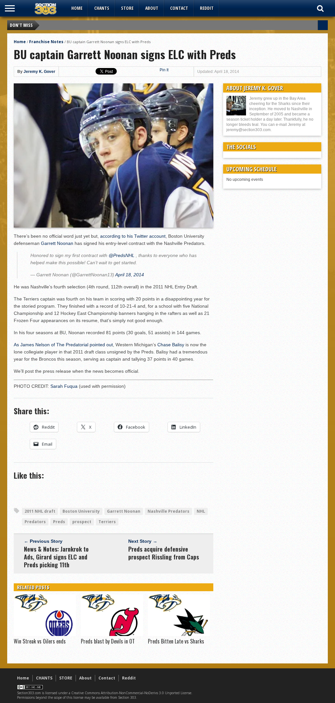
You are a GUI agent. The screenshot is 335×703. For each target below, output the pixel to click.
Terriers (107, 521)
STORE (127, 8)
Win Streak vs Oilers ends (40, 641)
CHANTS (101, 8)
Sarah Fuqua (64, 386)
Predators (35, 521)
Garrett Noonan (57, 243)
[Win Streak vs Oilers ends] (45, 634)
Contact (179, 8)
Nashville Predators (168, 511)
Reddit (207, 8)
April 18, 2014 (129, 274)
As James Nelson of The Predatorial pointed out (63, 344)
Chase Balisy (170, 344)
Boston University (81, 511)
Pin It (164, 70)
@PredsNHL (121, 255)
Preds (59, 521)
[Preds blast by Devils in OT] (112, 634)
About (151, 8)
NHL (201, 511)
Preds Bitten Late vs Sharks (176, 641)
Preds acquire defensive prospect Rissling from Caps (163, 553)
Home (76, 8)
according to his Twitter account (133, 236)
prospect (81, 521)
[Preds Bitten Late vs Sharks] (179, 634)
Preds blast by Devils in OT (108, 641)
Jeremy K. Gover (39, 71)
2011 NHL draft (40, 511)
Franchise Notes (46, 41)
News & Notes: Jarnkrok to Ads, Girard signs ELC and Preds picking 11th (56, 557)
